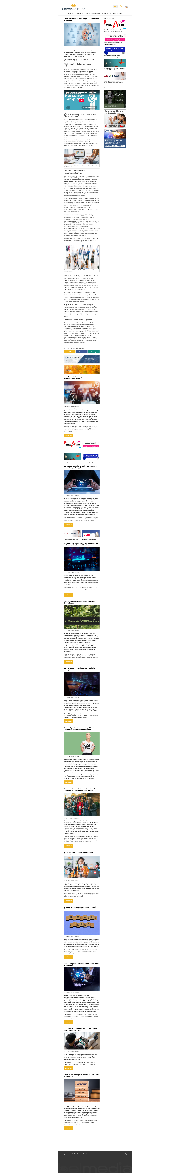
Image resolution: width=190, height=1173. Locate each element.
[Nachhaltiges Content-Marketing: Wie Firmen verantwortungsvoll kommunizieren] (82, 743)
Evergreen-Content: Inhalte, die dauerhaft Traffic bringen (79, 602)
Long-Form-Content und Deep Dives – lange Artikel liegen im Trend (80, 1029)
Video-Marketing (114, 13)
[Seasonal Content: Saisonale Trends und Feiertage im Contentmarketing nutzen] (82, 804)
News (69, 13)
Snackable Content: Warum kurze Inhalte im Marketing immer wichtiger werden (80, 908)
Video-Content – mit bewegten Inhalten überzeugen (78, 853)
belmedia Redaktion (75, 406)
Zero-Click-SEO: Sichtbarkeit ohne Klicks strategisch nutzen (79, 669)
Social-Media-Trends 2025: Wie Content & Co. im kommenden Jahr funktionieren (81, 544)
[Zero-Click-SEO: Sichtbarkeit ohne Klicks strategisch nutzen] (82, 684)
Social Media (96, 13)
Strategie (74, 13)
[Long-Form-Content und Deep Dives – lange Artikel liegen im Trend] (82, 1041)
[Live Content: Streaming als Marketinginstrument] (82, 392)
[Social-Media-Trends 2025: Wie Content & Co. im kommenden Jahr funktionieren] (82, 559)
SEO (92, 13)
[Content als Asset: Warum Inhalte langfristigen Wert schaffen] (82, 979)
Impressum (66, 1154)
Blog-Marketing (105, 13)
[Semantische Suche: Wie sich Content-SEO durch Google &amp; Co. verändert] (82, 482)
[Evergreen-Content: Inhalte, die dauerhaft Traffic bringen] (82, 617)
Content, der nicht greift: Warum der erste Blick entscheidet (82, 1075)
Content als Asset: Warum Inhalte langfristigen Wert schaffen (81, 964)
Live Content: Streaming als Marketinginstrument (74, 377)
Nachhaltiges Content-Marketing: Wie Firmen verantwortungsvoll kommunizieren (81, 728)
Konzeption (80, 13)
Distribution (87, 13)
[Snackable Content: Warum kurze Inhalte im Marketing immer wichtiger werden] (82, 923)
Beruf (120, 13)
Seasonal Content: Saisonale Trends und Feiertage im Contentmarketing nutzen (79, 789)
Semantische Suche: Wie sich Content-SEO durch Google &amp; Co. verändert (80, 467)
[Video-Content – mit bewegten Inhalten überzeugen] (82, 867)
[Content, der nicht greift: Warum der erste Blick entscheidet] (82, 1090)
